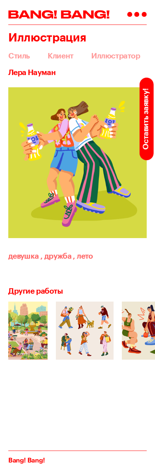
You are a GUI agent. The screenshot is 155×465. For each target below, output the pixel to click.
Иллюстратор (115, 56)
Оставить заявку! (145, 118)
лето (83, 255)
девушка (23, 255)
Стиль (19, 56)
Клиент (61, 56)
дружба (55, 255)
